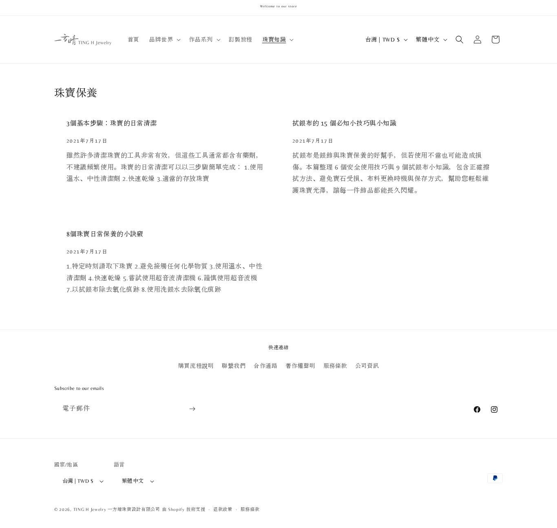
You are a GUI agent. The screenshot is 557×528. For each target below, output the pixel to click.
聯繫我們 (233, 366)
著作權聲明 (300, 366)
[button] (164, 39)
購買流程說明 (196, 366)
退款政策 (222, 509)
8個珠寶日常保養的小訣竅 (105, 234)
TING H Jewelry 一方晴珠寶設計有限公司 (116, 509)
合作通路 (265, 366)
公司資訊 (367, 366)
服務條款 (335, 366)
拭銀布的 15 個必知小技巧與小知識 (344, 123)
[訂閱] (192, 409)
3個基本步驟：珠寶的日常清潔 (111, 123)
